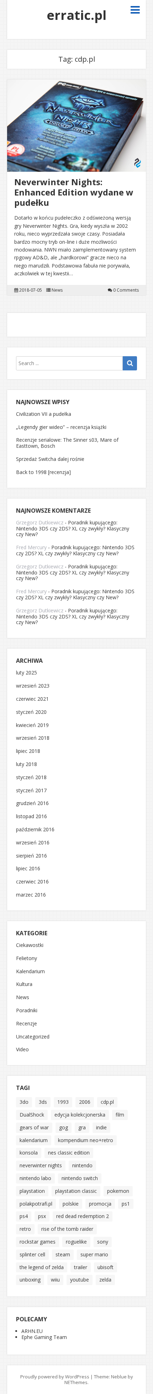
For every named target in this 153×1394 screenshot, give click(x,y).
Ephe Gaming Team (44, 1337)
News (57, 290)
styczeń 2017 (31, 791)
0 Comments (126, 290)
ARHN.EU (32, 1331)
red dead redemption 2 (82, 1216)
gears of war (34, 1127)
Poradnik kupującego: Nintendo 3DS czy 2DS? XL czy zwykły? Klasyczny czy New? (72, 528)
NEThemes (76, 1382)
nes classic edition (69, 1152)
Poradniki (26, 1011)
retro (25, 1228)
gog (63, 1127)
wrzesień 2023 (32, 686)
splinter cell (32, 1254)
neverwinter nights (41, 1165)
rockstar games (38, 1241)
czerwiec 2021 (32, 699)
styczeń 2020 (31, 712)
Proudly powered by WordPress (54, 1376)
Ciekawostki (29, 945)
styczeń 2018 (31, 778)
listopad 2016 (31, 817)
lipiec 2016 (28, 869)
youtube (79, 1279)
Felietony (26, 958)
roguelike (76, 1241)
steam (63, 1254)
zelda (105, 1279)
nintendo (82, 1165)
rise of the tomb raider (67, 1228)
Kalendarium (30, 972)
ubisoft (105, 1267)
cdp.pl (107, 1101)
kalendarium (34, 1140)
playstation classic (76, 1191)
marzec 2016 (31, 895)
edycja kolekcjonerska (79, 1114)
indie (101, 1127)
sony (102, 1241)
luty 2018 (26, 764)
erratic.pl (76, 15)
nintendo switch (80, 1178)
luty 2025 (26, 673)
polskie (71, 1203)
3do (24, 1101)
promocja (100, 1203)
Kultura (24, 984)
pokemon (118, 1191)
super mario (94, 1254)
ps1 (126, 1203)
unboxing (30, 1279)
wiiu (55, 1279)
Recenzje (26, 1024)
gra (82, 1127)
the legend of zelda (42, 1267)
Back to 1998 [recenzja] (43, 472)
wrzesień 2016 (32, 843)
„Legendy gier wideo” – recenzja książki (61, 427)
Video (22, 1050)
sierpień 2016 (31, 856)
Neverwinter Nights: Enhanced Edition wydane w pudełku (73, 192)
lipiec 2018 (28, 751)
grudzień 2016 (32, 803)
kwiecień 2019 (32, 725)
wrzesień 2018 (32, 738)
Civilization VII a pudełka (43, 414)
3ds (43, 1101)
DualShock (32, 1114)
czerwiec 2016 (32, 882)
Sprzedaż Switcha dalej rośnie (50, 459)
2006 (84, 1101)
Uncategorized (32, 1037)
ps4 (24, 1216)
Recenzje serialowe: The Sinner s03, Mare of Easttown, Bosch (67, 442)
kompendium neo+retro (85, 1140)
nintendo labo (35, 1178)
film (120, 1114)
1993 (63, 1101)
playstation (32, 1191)
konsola (29, 1152)
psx (42, 1216)
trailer (80, 1267)
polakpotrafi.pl (36, 1203)
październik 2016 (35, 830)
